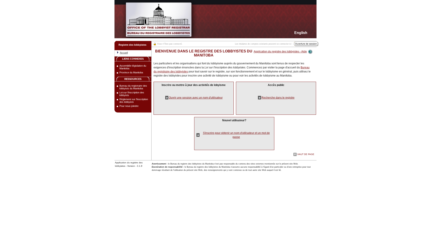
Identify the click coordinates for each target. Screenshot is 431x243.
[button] (132, 45)
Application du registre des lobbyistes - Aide (280, 51)
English (300, 33)
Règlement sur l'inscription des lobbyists (133, 100)
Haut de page (305, 154)
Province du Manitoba (131, 72)
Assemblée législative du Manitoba (132, 67)
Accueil (124, 52)
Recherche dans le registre (278, 97)
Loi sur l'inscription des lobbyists (131, 94)
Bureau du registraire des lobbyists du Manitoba (133, 87)
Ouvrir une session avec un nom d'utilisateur (196, 97)
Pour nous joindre (129, 106)
